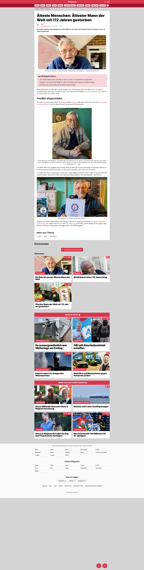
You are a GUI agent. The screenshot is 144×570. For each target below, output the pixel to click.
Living (51, 465)
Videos (52, 452)
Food (36, 468)
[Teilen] (98, 565)
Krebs (74, 102)
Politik (51, 449)
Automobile (84, 468)
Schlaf (63, 102)
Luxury (82, 465)
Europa (48, 9)
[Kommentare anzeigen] (104, 565)
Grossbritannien (45, 26)
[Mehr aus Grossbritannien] (72, 383)
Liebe (66, 465)
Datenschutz (68, 486)
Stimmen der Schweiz (101, 452)
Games (82, 452)
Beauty (37, 470)
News (42, 9)
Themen (52, 455)
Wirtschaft (37, 452)
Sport (66, 449)
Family (97, 465)
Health (36, 465)
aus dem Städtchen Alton (94, 91)
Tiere (51, 468)
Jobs (55, 486)
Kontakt (61, 486)
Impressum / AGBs (78, 486)
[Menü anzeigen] (108, 2)
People (97, 449)
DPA (42, 24)
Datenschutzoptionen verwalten (93, 486)
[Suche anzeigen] (105, 2)
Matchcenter (84, 449)
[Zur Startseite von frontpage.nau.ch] (72, 2)
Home (37, 9)
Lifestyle (37, 455)
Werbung (44, 486)
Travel (66, 468)
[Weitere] (107, 5)
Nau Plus (67, 452)
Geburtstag (72, 223)
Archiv (67, 455)
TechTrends (99, 468)
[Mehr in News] (72, 315)
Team (50, 486)
